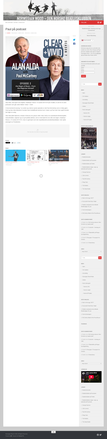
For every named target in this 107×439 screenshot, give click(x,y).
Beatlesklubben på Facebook (89, 160)
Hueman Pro (21, 436)
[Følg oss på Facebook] (98, 22)
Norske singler (87, 116)
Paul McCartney (86, 178)
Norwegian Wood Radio (88, 103)
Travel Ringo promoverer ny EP (56, 162)
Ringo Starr (85, 182)
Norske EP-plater (88, 119)
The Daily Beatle (86, 188)
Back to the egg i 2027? (88, 198)
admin (8, 33)
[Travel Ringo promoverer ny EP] (59, 155)
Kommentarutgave (86, 209)
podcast (22, 22)
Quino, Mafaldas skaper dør (33, 162)
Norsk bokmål (87, 40)
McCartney (9, 22)
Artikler (84, 106)
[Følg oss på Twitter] (101, 22)
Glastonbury (92, 242)
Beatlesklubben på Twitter (88, 163)
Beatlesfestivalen (86, 157)
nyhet (16, 22)
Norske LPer (87, 113)
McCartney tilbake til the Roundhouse (91, 213)
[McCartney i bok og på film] (15, 155)
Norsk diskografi (86, 109)
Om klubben (85, 96)
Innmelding (85, 99)
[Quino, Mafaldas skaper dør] (37, 155)
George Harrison (86, 172)
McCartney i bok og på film (11, 162)
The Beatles (85, 185)
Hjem (83, 93)
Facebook (84, 323)
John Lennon (85, 175)
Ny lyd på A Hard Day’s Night (89, 201)
